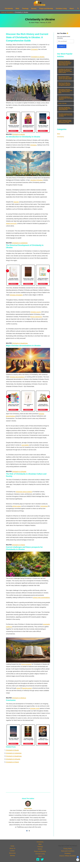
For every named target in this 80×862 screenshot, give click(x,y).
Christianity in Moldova (19, 698)
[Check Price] (13, 130)
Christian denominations (17, 377)
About (71, 8)
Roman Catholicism (36, 316)
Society (33, 8)
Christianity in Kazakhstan (20, 343)
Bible (17, 8)
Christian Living (61, 8)
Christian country (36, 312)
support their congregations (41, 597)
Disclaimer (68, 853)
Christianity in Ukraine (37, 56)
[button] (78, 8)
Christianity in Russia (18, 134)
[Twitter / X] (29, 830)
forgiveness (44, 506)
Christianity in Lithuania (19, 471)
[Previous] (7, 117)
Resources (12, 853)
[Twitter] (42, 859)
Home (12, 846)
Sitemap (12, 855)
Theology (25, 8)
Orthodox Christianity (16, 295)
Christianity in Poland (18, 545)
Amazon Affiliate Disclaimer (67, 856)
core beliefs (25, 445)
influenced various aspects (24, 491)
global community (11, 223)
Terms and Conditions (67, 851)
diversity (16, 202)
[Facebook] (26, 830)
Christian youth (34, 708)
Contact (12, 850)
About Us (12, 848)
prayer (18, 688)
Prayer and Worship (46, 8)
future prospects (26, 664)
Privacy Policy (67, 848)
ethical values (17, 506)
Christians (33, 145)
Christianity (9, 8)
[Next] (48, 117)
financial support (27, 688)
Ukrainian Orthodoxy (36, 180)
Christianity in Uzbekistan (20, 243)
